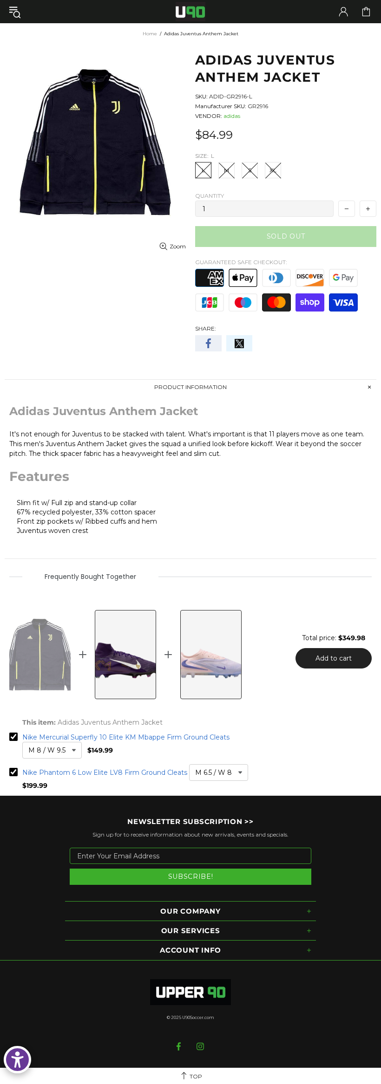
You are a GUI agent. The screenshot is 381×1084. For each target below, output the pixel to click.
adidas (231, 115)
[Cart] (366, 11)
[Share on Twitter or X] (239, 343)
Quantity (209, 195)
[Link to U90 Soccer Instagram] (200, 1046)
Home (150, 34)
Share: (205, 328)
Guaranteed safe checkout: (241, 262)
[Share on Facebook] (208, 343)
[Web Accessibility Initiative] (17, 1059)
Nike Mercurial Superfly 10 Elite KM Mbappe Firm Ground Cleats (126, 737)
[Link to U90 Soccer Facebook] (180, 1046)
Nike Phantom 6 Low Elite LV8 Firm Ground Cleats (104, 772)
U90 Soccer (190, 12)
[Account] (343, 11)
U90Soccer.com (198, 1017)
